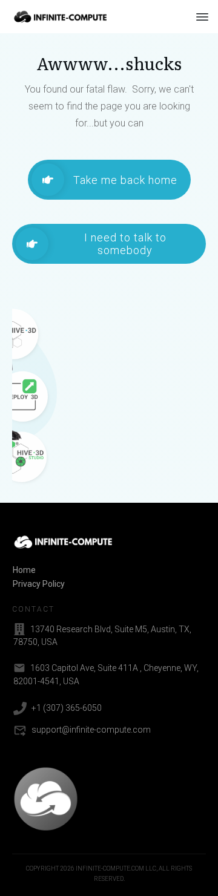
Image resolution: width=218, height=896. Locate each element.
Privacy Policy (39, 584)
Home (24, 570)
